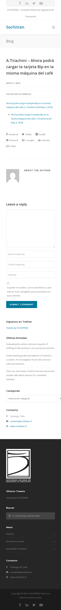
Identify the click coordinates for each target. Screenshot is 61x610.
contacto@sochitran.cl (21, 421)
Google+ (30, 140)
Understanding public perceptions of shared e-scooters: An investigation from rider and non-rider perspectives (29, 359)
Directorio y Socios (15, 541)
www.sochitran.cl (18, 426)
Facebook (13, 134)
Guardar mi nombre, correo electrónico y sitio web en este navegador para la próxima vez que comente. (29, 291)
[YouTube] (41, 3)
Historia (10, 533)
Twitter (28, 134)
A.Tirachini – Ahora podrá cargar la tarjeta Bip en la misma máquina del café (30, 67)
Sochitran (15, 27)
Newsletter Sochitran (16, 548)
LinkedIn (45, 140)
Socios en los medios (18, 94)
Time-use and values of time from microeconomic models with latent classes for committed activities (30, 375)
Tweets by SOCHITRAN (17, 327)
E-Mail (12, 146)
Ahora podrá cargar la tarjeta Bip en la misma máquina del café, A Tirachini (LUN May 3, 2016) (31, 118)
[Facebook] (20, 3)
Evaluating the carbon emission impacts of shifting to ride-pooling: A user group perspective (30, 346)
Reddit (42, 134)
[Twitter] (34, 3)
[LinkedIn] (27, 3)
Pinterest (13, 140)
